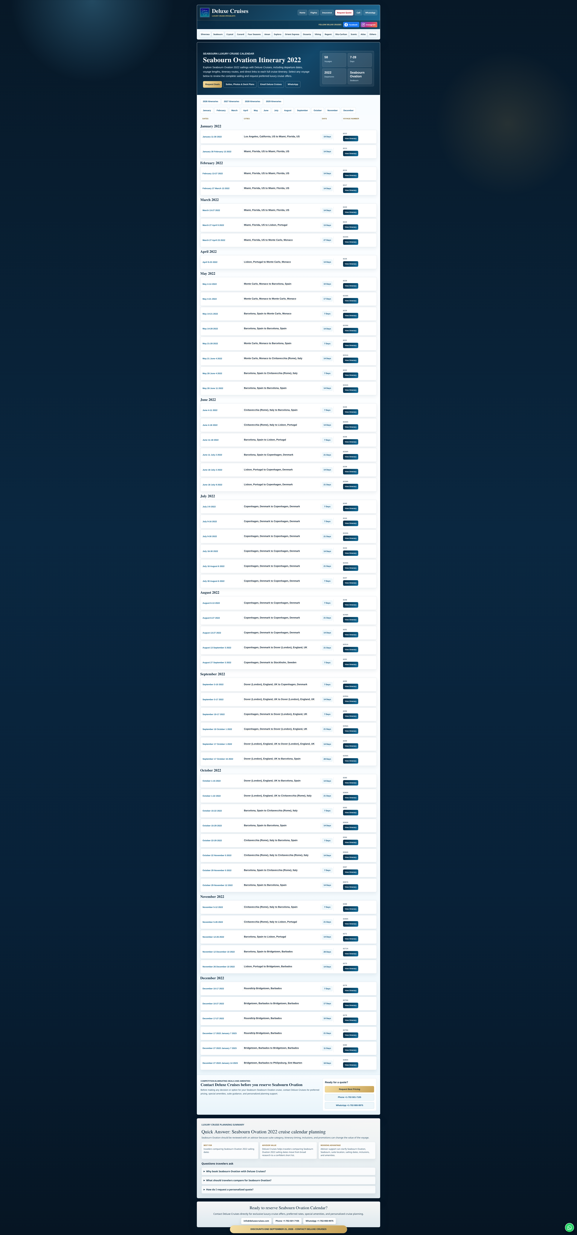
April (245, 110)
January (207, 110)
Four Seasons (254, 34)
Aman (267, 34)
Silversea (205, 34)
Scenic (354, 34)
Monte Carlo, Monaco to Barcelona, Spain (267, 284)
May (256, 110)
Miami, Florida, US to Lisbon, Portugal (265, 225)
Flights (313, 12)
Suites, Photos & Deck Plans (240, 84)
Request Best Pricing (349, 1089)
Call (358, 12)
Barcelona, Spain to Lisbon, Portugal (265, 440)
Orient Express (292, 34)
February (221, 110)
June (266, 110)
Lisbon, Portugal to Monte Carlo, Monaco (267, 262)
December (348, 110)
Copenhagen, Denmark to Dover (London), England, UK (275, 647)
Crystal (229, 34)
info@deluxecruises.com (256, 1221)
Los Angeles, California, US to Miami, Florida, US (272, 136)
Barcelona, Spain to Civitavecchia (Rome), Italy (271, 373)
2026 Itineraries (210, 101)
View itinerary (351, 138)
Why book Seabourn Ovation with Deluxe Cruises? (236, 1171)
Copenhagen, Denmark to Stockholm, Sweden (270, 662)
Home (302, 12)
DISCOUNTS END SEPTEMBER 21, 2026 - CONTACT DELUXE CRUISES (288, 1229)
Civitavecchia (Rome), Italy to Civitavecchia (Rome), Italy (276, 855)
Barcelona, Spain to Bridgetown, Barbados (268, 951)
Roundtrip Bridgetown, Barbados (263, 988)
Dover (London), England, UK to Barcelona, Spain (272, 759)
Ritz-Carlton (341, 34)
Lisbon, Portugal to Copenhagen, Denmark (268, 469)
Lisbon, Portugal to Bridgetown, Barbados (268, 966)
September (302, 110)
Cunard (240, 34)
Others (372, 34)
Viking (318, 34)
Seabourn (218, 34)
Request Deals (212, 84)
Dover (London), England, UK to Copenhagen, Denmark (275, 684)
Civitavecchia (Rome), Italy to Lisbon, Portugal (270, 425)
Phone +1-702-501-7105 (349, 1097)
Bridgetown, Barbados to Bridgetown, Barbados (271, 1003)
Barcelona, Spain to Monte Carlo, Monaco (267, 313)
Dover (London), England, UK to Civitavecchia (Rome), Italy (277, 795)
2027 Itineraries (231, 101)
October (318, 110)
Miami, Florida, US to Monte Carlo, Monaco (268, 240)
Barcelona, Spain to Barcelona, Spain (265, 328)
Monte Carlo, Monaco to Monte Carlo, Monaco (270, 299)
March (234, 110)
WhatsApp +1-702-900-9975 (349, 1105)
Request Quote (344, 12)
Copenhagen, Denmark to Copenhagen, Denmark (272, 506)
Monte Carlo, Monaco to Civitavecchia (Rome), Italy (273, 358)
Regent (328, 34)
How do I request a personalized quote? (229, 1189)
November (332, 110)
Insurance (327, 12)
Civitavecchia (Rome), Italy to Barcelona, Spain (271, 410)
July (276, 110)
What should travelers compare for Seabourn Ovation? (238, 1180)
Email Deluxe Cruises (271, 84)
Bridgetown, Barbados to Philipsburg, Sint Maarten (273, 1063)
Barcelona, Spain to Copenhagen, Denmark (268, 455)
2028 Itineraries (252, 101)
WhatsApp (370, 12)
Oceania (307, 34)
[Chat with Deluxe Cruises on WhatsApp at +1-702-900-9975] (569, 1227)
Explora (277, 34)
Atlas (363, 34)
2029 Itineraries (273, 101)
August (287, 110)
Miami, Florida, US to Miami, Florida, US (266, 151)
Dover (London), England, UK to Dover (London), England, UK (279, 699)
